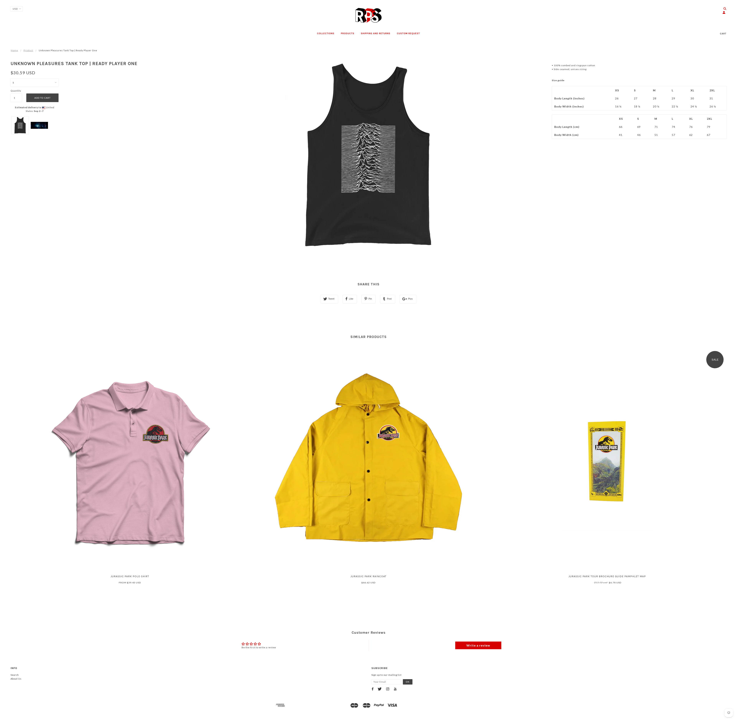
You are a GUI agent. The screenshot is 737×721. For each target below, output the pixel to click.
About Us (16, 678)
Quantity (16, 90)
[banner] (368, 15)
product (28, 50)
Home (14, 50)
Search (15, 674)
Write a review (478, 645)
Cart (723, 33)
